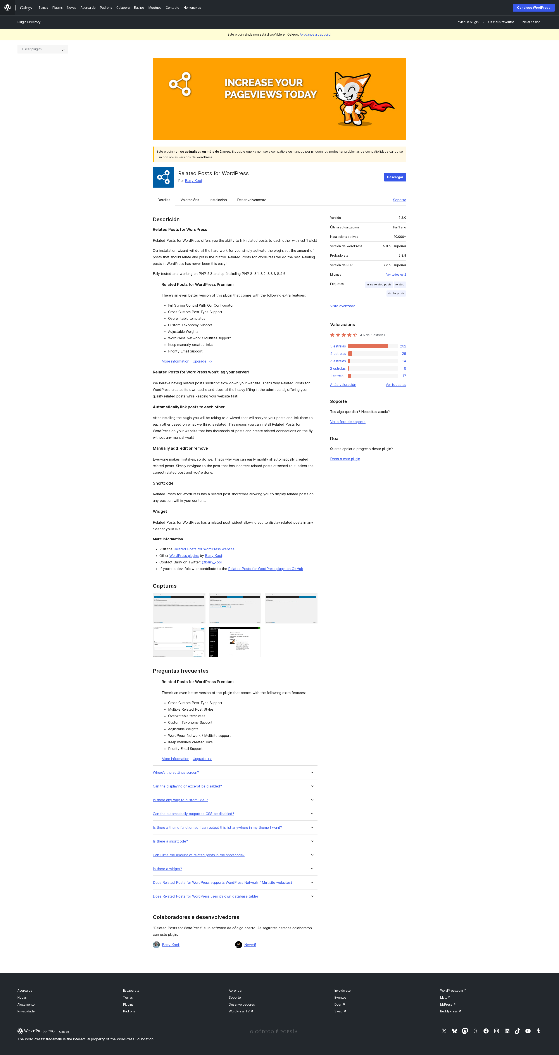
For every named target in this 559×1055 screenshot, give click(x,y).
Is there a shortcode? (170, 841)
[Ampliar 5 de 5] (255, 633)
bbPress (448, 1004)
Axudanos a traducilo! (315, 34)
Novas (22, 997)
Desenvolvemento (251, 200)
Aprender (236, 990)
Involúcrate (343, 990)
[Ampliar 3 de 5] (311, 599)
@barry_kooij (212, 562)
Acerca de (25, 990)
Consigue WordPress (533, 7)
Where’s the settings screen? (176, 772)
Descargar (395, 177)
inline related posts (379, 284)
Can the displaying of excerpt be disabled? (187, 786)
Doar (340, 1004)
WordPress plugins (184, 555)
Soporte (399, 200)
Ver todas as (396, 384)
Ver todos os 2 (396, 274)
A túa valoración (343, 384)
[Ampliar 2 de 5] (255, 599)
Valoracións (190, 200)
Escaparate (131, 990)
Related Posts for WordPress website (204, 549)
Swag (340, 1011)
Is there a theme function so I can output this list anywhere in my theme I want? (217, 827)
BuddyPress (450, 1011)
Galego (64, 1031)
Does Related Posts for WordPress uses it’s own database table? (206, 896)
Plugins (128, 1004)
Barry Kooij (193, 180)
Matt (445, 997)
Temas (128, 997)
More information (175, 361)
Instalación (218, 200)
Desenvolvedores (242, 1004)
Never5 (250, 945)
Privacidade (26, 1011)
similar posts (396, 293)
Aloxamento (26, 1004)
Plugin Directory (29, 22)
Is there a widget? (167, 869)
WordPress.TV (241, 1011)
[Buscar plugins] (63, 49)
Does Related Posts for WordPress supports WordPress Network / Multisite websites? (222, 883)
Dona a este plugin (345, 459)
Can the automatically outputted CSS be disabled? (193, 814)
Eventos (340, 997)
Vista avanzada (342, 306)
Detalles (163, 200)
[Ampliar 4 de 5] (199, 633)
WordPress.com (453, 990)
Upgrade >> (202, 361)
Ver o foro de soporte (348, 422)
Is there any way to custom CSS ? (180, 800)
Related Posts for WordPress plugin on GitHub (265, 568)
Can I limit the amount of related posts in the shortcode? (199, 855)
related (399, 284)
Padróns (129, 1011)
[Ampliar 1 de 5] (199, 599)
